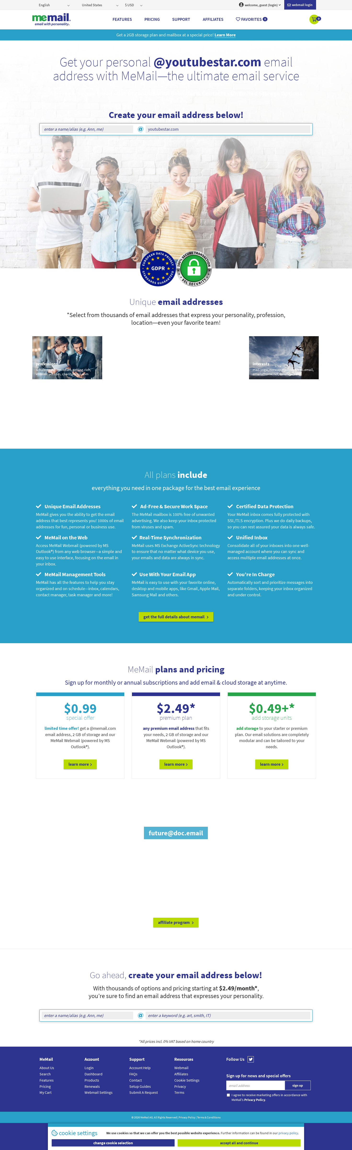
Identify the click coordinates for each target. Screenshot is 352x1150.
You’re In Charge (254, 574)
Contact (135, 1080)
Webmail (181, 1067)
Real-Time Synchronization (170, 537)
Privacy (180, 1086)
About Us (47, 1067)
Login (89, 1067)
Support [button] (181, 19)
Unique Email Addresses (71, 506)
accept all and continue (239, 1142)
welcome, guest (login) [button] (261, 5)
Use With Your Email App (167, 574)
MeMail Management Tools (74, 574)
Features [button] (122, 19)
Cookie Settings (186, 1080)
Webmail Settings (99, 1092)
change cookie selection (113, 1142)
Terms (179, 1092)
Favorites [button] (253, 19)
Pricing (45, 1086)
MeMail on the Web (65, 537)
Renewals (92, 1086)
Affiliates (181, 1074)
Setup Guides (140, 1086)
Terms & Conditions (209, 1117)
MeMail (144, 1117)
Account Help (140, 1067)
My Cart (45, 1092)
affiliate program (174, 922)
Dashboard (93, 1074)
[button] (314, 20)
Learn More (78, 764)
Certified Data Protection (264, 506)
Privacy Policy (187, 1117)
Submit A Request (143, 1092)
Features (47, 1080)
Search (45, 1074)
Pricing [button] (152, 19)
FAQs (133, 1074)
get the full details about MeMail (174, 617)
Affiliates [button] (213, 19)
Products (92, 1080)
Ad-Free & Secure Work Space (173, 506)
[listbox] (55, 5)
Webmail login (301, 5)
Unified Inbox (250, 537)
